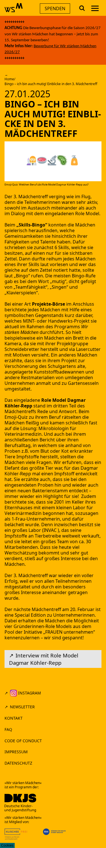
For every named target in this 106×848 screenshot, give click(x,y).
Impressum (16, 751)
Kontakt (14, 718)
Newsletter (22, 706)
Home (9, 79)
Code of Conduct (24, 740)
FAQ (8, 729)
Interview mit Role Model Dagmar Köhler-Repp (43, 659)
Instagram (29, 693)
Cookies (7, 845)
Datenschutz (18, 763)
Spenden (55, 8)
